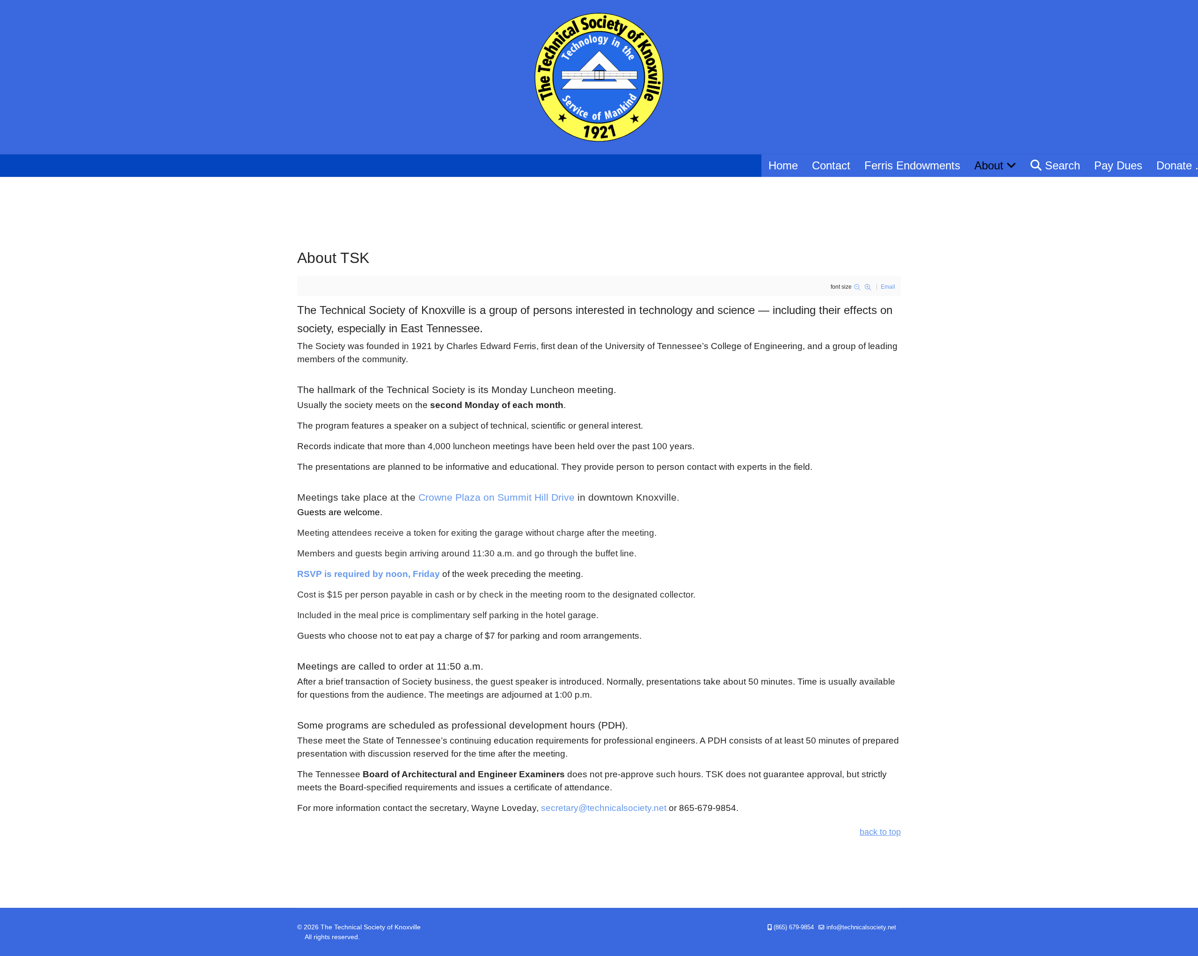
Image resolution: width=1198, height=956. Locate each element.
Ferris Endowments (912, 165)
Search (1061, 165)
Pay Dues (1118, 165)
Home (783, 165)
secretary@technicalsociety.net (603, 808)
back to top (880, 832)
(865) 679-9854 (794, 927)
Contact (831, 165)
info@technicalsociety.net (861, 927)
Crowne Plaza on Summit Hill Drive (496, 497)
